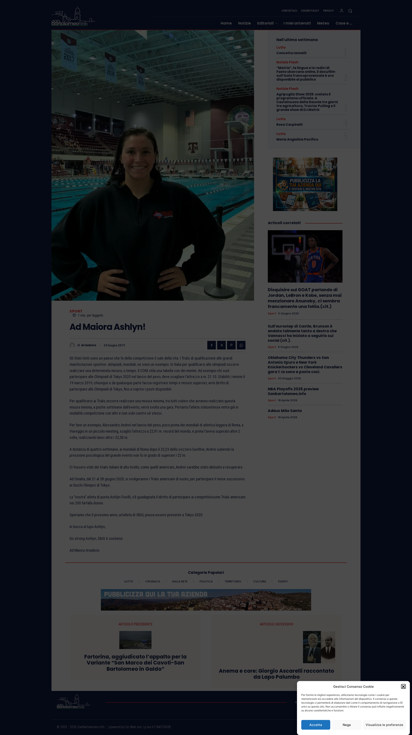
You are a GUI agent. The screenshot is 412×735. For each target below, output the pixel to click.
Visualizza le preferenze (384, 725)
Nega (347, 725)
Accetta (315, 725)
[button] (403, 686)
